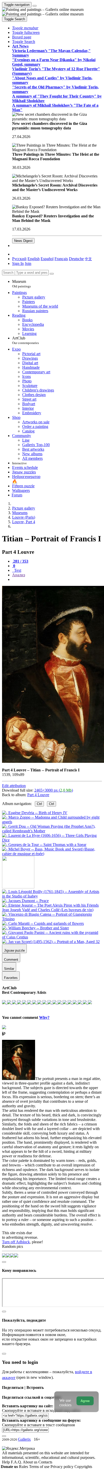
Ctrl (39, 804)
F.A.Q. (17, 1462)
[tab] (20, 561)
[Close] (52, 273)
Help (6, 1462)
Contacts (45, 1462)
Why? (44, 1017)
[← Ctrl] (52, 854)
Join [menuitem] (28, 263)
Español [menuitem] (47, 259)
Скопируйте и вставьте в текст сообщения (38, 1425)
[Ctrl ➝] (52, 896)
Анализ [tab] (18, 575)
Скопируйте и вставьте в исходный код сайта (41, 1410)
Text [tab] (17, 570)
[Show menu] (35, 6)
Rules (24, 1466)
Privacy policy (62, 1466)
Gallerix (24, 1439)
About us (30, 1462)
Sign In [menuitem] (18, 263)
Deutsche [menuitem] (76, 259)
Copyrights (83, 1466)
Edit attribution (14, 786)
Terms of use (39, 1466)
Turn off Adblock (16, 1242)
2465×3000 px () (53, 790)
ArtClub (25, 340)
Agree (85, 1401)
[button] (25, 28)
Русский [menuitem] (19, 259)
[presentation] (57, 579)
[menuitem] (88, 259)
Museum (21, 283)
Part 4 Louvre (38, 795)
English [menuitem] (34, 259)
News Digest (23, 241)
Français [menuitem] (61, 259)
